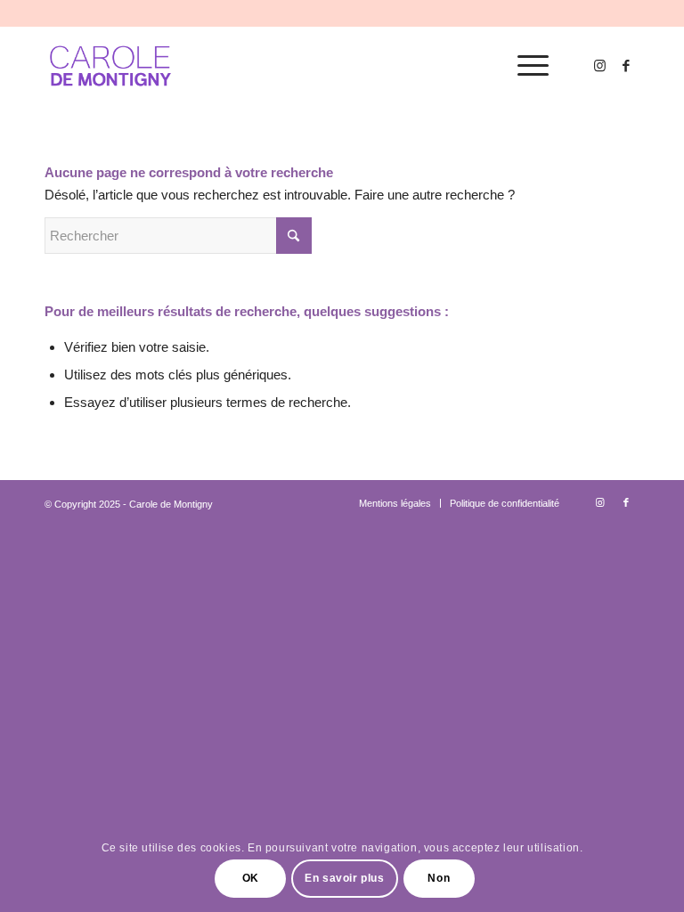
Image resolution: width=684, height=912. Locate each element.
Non (439, 878)
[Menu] (524, 66)
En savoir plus (344, 878)
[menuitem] (524, 66)
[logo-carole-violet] (111, 66)
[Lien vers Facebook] (626, 66)
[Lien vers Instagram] (599, 66)
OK (250, 878)
